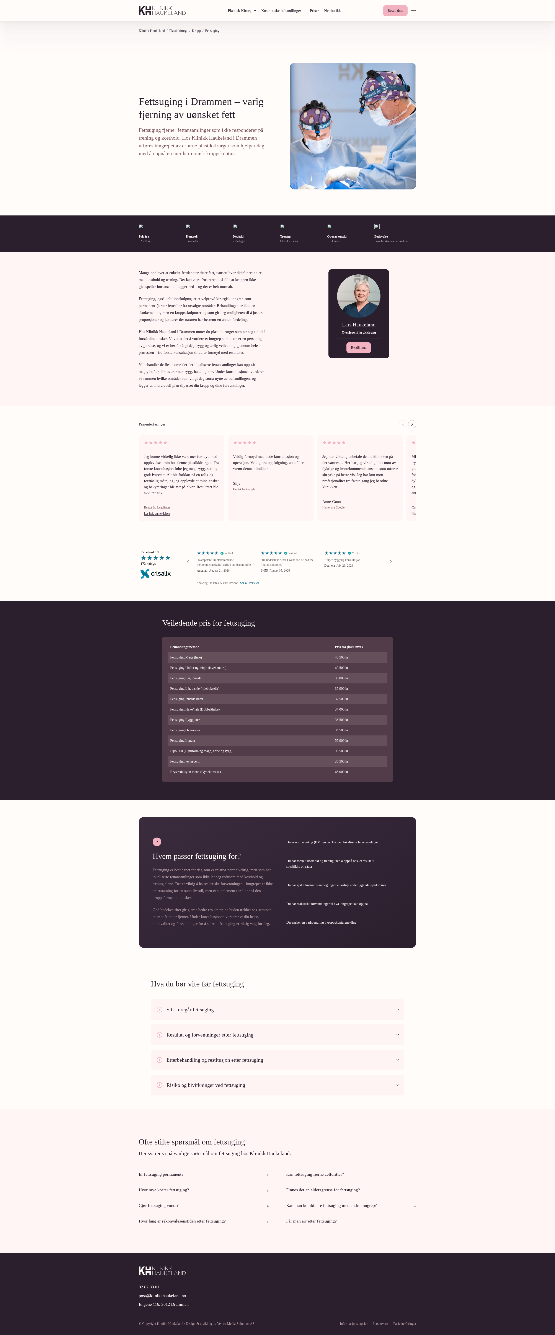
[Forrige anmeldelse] (403, 424)
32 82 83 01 (149, 1286)
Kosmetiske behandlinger (281, 10)
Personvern (380, 1323)
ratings (148, 564)
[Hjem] (162, 10)
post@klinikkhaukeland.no (162, 1295)
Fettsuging (212, 31)
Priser (314, 10)
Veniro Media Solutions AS (236, 1323)
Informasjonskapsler (353, 1323)
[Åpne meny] (413, 10)
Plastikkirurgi (178, 31)
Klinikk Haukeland (152, 31)
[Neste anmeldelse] (412, 424)
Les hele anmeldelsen (157, 513)
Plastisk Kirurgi (240, 10)
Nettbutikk (332, 10)
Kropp (196, 31)
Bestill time (395, 10)
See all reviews (249, 583)
